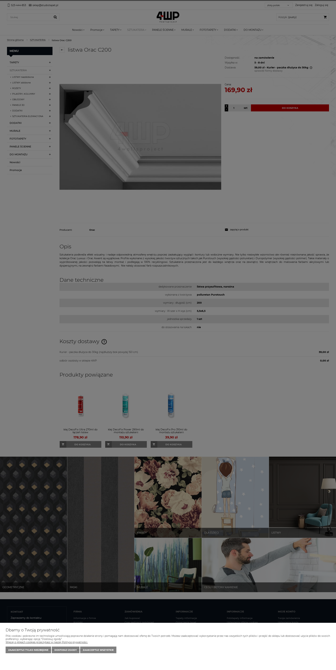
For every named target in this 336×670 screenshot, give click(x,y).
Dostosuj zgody (65, 649)
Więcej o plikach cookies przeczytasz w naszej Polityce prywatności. (47, 642)
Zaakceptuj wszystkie (98, 649)
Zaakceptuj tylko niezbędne (28, 649)
